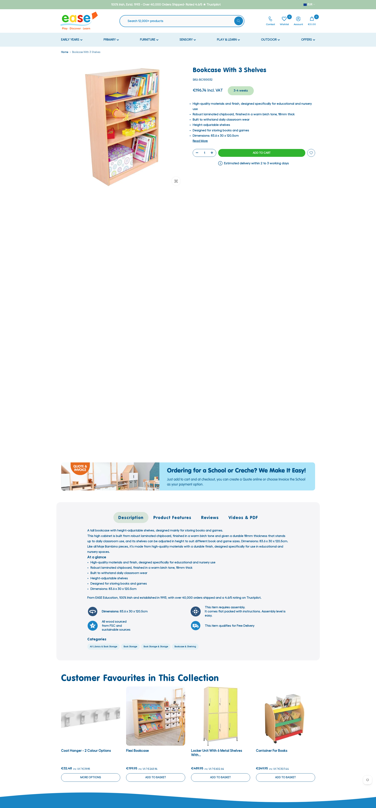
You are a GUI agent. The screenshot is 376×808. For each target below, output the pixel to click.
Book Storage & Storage (156, 646)
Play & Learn (227, 39)
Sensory (186, 39)
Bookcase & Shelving (185, 646)
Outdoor (269, 39)
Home (64, 52)
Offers (307, 39)
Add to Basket (155, 777)
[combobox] (184, 21)
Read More (200, 141)
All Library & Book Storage (103, 646)
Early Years (70, 39)
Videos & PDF (243, 517)
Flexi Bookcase (137, 750)
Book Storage (130, 646)
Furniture (148, 39)
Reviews (210, 517)
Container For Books (271, 750)
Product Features (172, 517)
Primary (110, 39)
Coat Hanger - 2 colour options (86, 750)
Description (131, 517)
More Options (90, 777)
